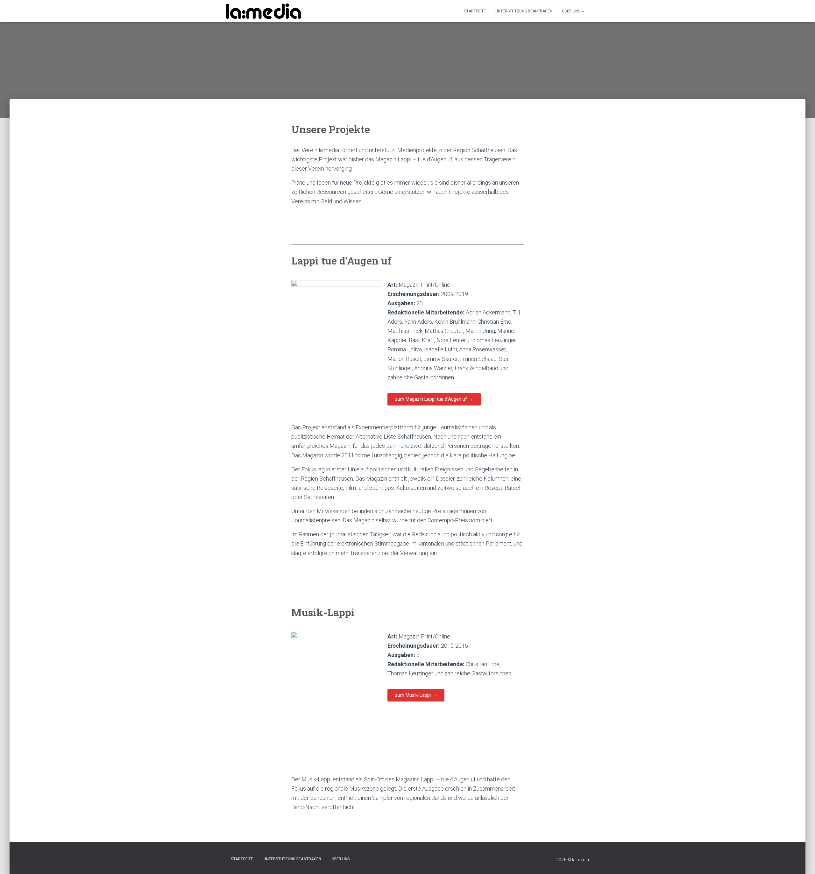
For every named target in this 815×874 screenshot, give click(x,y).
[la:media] (263, 11)
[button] (434, 399)
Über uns (571, 11)
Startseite (475, 11)
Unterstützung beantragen (523, 11)
